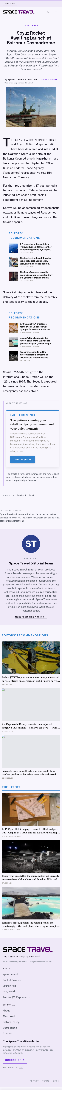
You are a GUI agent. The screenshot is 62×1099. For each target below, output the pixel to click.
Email (31, 495)
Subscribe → (15, 1060)
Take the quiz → (22, 459)
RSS (21, 1067)
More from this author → (31, 617)
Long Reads (9, 991)
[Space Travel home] (19, 12)
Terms (46, 1081)
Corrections (10, 1028)
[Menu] (56, 12)
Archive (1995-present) (16, 997)
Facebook (21, 495)
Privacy (34, 1081)
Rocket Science (12, 980)
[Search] (48, 12)
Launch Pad (9, 986)
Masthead (9, 1016)
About (6, 1011)
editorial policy (30, 610)
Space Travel (10, 974)
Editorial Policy (11, 1022)
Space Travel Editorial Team (23, 79)
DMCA (56, 1081)
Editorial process (49, 79)
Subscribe (10, 4)
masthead (19, 521)
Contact (8, 1033)
